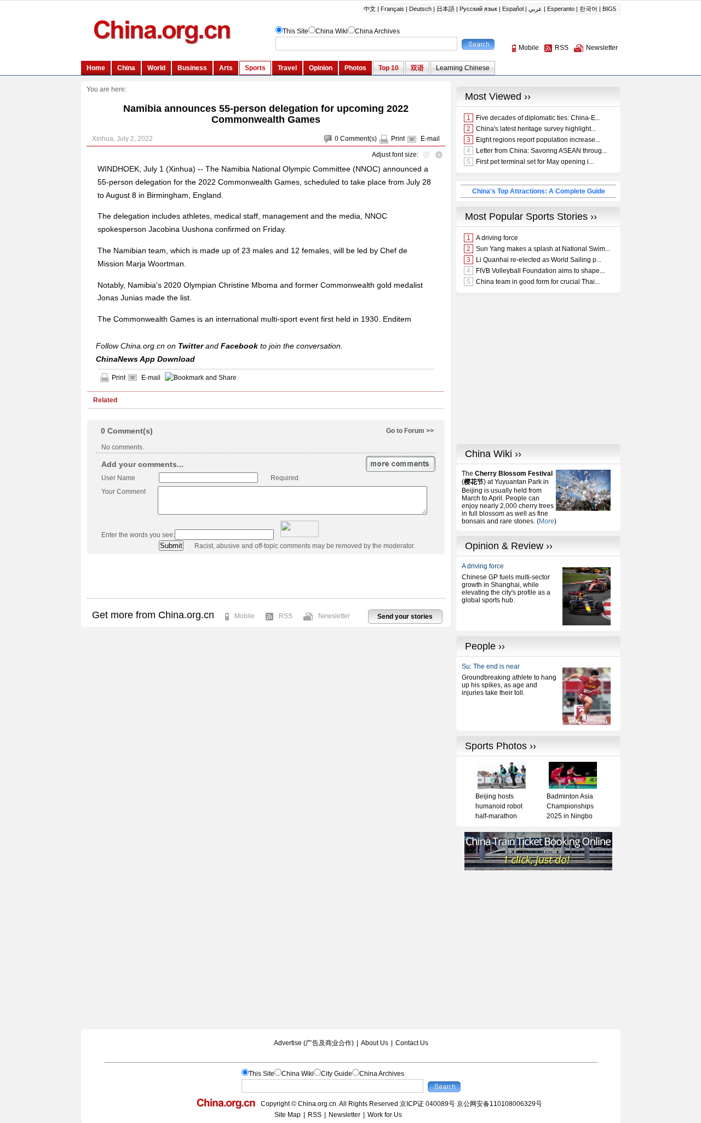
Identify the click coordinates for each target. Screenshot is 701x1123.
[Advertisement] (265, 576)
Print (398, 138)
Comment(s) (358, 138)
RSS (285, 616)
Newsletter (334, 616)
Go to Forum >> (410, 431)
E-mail (430, 138)
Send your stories (405, 616)
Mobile (244, 616)
